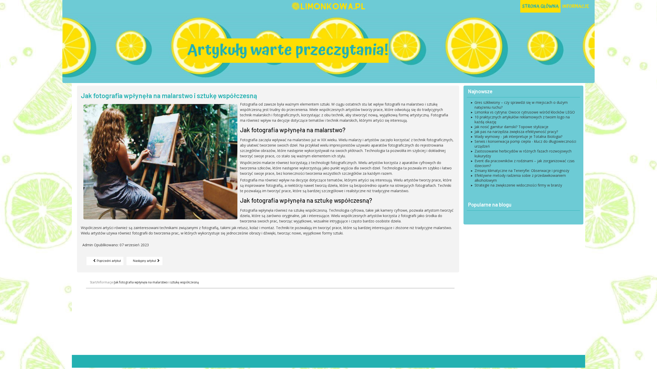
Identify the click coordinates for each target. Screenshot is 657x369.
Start (93, 282)
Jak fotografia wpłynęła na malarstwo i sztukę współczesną (169, 95)
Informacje (575, 6)
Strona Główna (540, 6)
